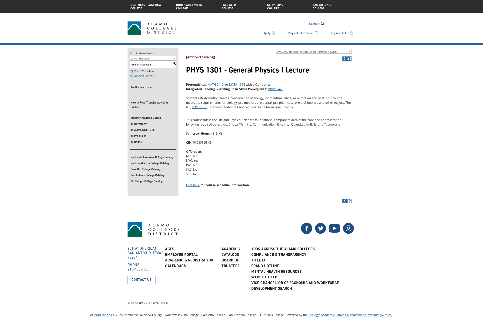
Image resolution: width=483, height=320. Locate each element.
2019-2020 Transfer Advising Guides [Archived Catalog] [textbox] (307, 51)
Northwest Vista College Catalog (150, 163)
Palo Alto (229, 6)
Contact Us (142, 279)
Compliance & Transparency (278, 254)
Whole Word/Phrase (144, 71)
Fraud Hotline (265, 265)
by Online (136, 142)
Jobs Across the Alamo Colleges (283, 248)
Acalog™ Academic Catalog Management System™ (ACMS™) (350, 315)
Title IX (258, 260)
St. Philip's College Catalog (147, 181)
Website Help (264, 277)
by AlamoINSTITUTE (143, 130)
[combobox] (314, 51)
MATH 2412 (216, 84)
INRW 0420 (275, 89)
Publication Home (141, 87)
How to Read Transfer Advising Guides (149, 105)
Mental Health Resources (276, 271)
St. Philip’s (275, 6)
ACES (169, 248)
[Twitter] (306, 233)
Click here (193, 185)
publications (103, 315)
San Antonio (322, 6)
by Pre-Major (138, 136)
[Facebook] (320, 233)
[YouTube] (334, 233)
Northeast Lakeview (145, 6)
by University (139, 124)
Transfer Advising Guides (146, 118)
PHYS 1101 (199, 107)
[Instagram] (348, 233)
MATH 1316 (237, 84)
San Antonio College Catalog (147, 175)
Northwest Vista (189, 6)
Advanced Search (142, 76)
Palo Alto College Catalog (145, 169)
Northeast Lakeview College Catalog (152, 157)
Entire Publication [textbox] (140, 58)
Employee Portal (181, 254)
